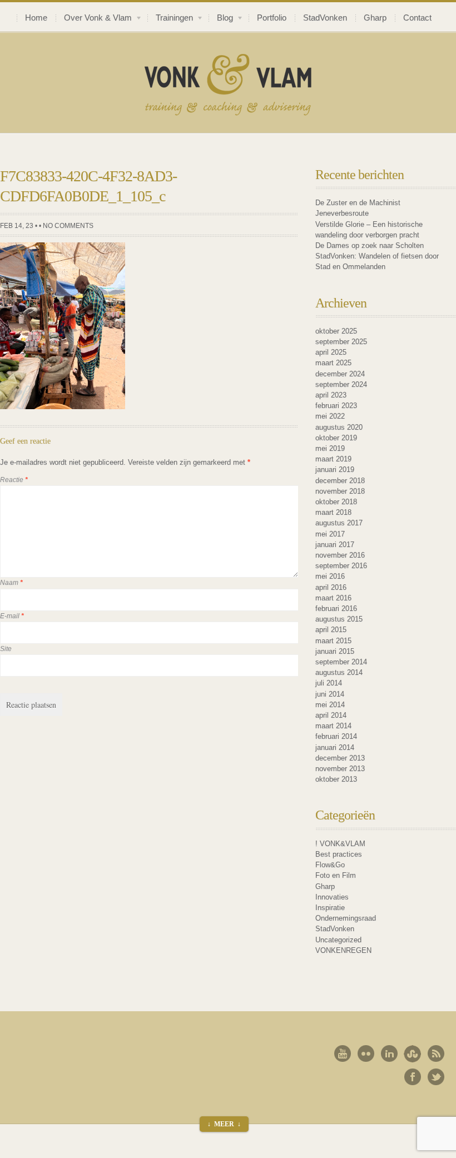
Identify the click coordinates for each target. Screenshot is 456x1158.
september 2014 (341, 662)
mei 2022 (330, 416)
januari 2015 (334, 651)
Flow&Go (330, 865)
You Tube (342, 1053)
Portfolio (271, 17)
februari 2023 (336, 405)
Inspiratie (330, 907)
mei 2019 (330, 448)
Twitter (436, 1077)
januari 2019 (334, 469)
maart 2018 (333, 512)
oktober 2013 (336, 779)
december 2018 (340, 480)
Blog (221, 19)
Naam (11, 583)
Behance (413, 1053)
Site (6, 649)
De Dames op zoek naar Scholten (369, 245)
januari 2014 (334, 747)
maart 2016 (333, 598)
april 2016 (330, 587)
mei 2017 (330, 534)
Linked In (389, 1053)
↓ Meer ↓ (224, 1124)
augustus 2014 (339, 672)
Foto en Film (335, 875)
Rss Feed (436, 1053)
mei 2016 (330, 576)
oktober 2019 (336, 438)
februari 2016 (336, 608)
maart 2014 (333, 726)
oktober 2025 (336, 331)
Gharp (375, 17)
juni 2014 (329, 694)
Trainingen (170, 19)
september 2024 (341, 384)
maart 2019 (333, 459)
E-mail (12, 616)
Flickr (366, 1053)
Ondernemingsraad (345, 918)
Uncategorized (338, 940)
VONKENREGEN (343, 950)
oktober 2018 (336, 502)
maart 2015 (333, 641)
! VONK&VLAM (340, 843)
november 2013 (340, 768)
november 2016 (340, 555)
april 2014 (330, 715)
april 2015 (330, 629)
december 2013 (340, 758)
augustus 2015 (339, 619)
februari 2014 (336, 736)
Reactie (14, 480)
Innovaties (332, 897)
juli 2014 (328, 683)
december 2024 (340, 374)
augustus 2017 (339, 523)
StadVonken (325, 17)
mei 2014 (330, 704)
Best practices (338, 854)
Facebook (413, 1077)
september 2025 (341, 341)
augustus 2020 (339, 427)
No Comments (68, 225)
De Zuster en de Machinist (357, 202)
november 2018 (340, 491)
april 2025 (330, 352)
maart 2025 (333, 363)
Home (36, 17)
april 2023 (330, 395)
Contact (417, 17)
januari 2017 (334, 544)
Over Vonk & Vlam (94, 19)
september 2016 (341, 565)
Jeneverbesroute (342, 213)
